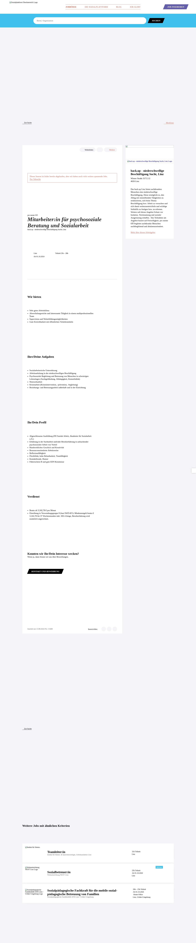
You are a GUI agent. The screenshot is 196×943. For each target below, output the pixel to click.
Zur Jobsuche (35, 179)
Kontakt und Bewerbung (45, 571)
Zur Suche (28, 123)
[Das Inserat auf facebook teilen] (103, 629)
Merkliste (169, 123)
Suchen (156, 21)
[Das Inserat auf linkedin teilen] (109, 629)
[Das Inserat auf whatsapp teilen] (115, 629)
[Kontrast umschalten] (193, 470)
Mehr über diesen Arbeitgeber (143, 232)
